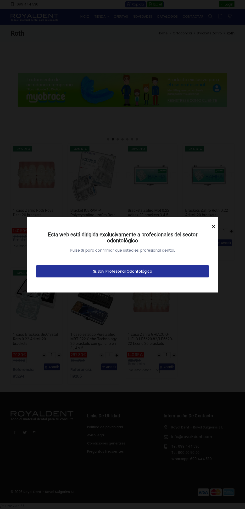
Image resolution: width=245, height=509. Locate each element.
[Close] (213, 224)
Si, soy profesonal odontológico (122, 271)
